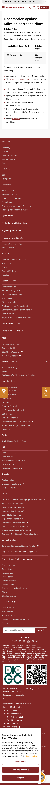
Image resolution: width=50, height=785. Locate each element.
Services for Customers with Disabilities (18, 309)
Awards (5, 151)
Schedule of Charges (10, 367)
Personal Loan (8, 573)
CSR (3, 175)
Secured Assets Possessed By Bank (16, 460)
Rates (4, 371)
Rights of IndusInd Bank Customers (16, 317)
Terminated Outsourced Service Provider (19, 546)
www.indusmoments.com (20, 79)
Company (6, 147)
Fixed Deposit (7, 576)
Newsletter (6, 429)
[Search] (34, 7)
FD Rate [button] (3, 394)
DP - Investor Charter (10, 302)
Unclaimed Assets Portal (12, 468)
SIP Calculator (8, 202)
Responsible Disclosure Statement (16, 421)
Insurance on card (9, 387)
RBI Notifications (9, 453)
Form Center (7, 263)
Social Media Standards (11, 515)
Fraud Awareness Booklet (12, 330)
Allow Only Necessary (20, 769)
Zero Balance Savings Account (14, 588)
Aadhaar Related (9, 394)
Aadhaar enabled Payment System (16, 306)
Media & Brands (8, 159)
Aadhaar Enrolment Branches (14, 259)
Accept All (20, 777)
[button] (46, 392)
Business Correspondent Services (15, 619)
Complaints (7, 348)
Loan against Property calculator (15, 209)
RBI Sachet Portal (9, 287)
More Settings (20, 761)
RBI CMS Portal (8, 313)
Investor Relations (9, 155)
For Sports (6, 178)
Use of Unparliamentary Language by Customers (22, 499)
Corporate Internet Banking (13, 522)
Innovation (6, 398)
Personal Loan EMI (9, 194)
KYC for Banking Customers (13, 290)
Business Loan (8, 584)
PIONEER (32, 2)
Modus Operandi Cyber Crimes (14, 223)
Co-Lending (7, 623)
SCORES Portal (8, 414)
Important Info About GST (13, 511)
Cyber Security (8, 215)
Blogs (4, 592)
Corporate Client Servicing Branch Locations (20, 534)
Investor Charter (9, 344)
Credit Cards (7, 569)
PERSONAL (7, 2)
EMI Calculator (8, 190)
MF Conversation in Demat (13, 410)
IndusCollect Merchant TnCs (13, 526)
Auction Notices (8, 480)
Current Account (9, 580)
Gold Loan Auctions (10, 487)
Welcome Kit (7, 298)
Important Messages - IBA (12, 518)
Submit (41, 630)
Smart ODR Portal (9, 406)
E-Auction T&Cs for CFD (11, 484)
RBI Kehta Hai (7, 456)
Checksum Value (9, 596)
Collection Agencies (10, 417)
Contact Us (6, 267)
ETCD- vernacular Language (13, 507)
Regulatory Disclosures (11, 230)
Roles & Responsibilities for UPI (15, 530)
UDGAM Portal (8, 464)
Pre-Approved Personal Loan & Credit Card (19, 551)
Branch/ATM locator (10, 271)
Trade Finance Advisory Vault (14, 441)
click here (16, 118)
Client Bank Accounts (11, 352)
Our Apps (6, 402)
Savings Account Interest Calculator (17, 206)
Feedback (6, 275)
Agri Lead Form (8, 247)
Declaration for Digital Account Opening (18, 375)
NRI (39, 2)
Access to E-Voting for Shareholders (16, 425)
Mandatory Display (10, 355)
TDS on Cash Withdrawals (12, 503)
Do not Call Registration (12, 294)
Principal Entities (10, 726)
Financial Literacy (9, 615)
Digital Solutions (9, 391)
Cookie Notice (31, 756)
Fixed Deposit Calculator (12, 198)
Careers (5, 163)
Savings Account (9, 565)
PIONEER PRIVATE (20, 2)
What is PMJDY (8, 607)
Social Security (8, 611)
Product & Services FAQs (12, 244)
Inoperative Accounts (11, 323)
